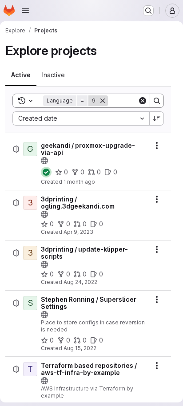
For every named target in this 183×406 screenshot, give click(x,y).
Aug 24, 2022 (80, 282)
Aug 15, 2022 (80, 348)
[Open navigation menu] (25, 11)
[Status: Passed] (46, 172)
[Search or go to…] (148, 10)
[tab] (20, 75)
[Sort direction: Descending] (157, 118)
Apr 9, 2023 (78, 232)
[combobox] (80, 118)
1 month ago (79, 181)
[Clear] (142, 100)
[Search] (157, 101)
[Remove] (102, 100)
